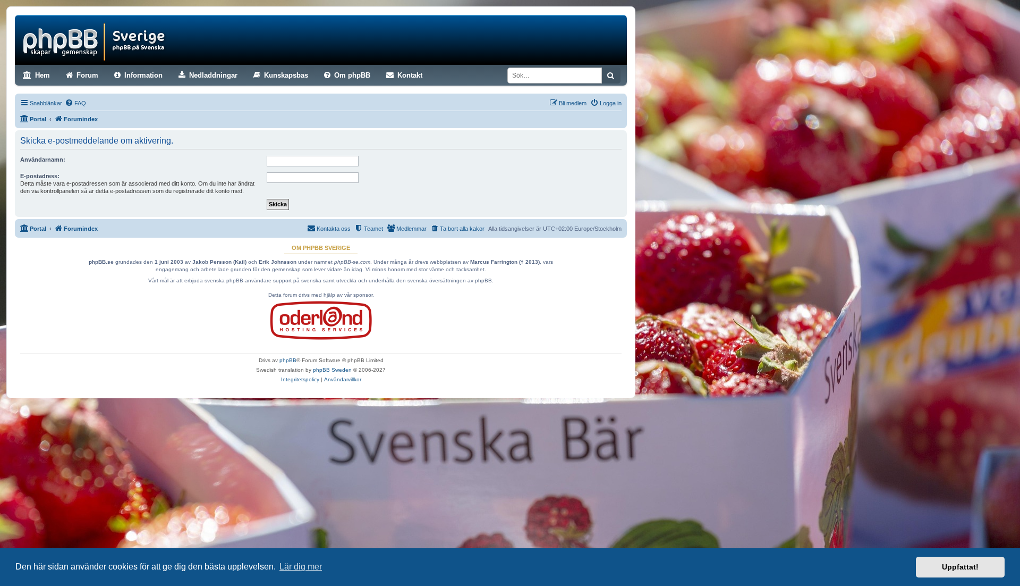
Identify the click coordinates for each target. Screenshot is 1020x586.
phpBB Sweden (332, 370)
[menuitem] (75, 103)
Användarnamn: (42, 159)
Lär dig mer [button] (300, 566)
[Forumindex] (96, 40)
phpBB (287, 360)
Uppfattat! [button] (960, 567)
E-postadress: (40, 176)
